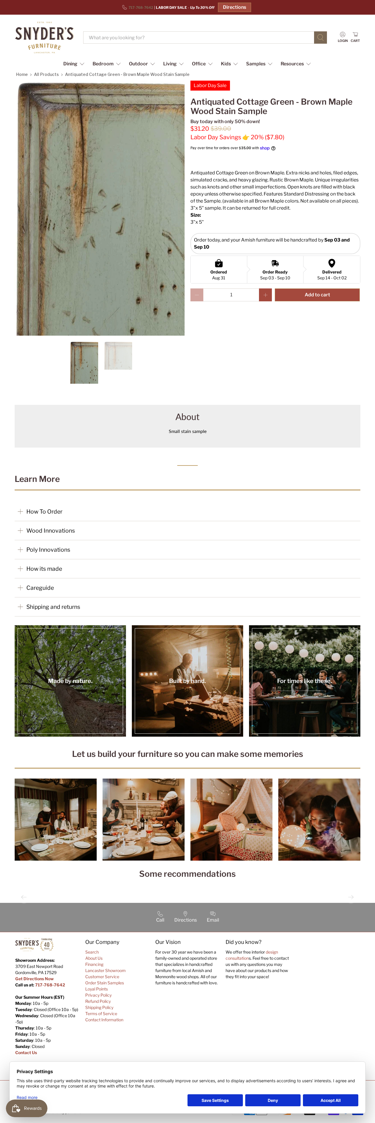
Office (199, 64)
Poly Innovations (48, 549)
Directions (234, 7)
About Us (94, 958)
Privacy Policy (98, 995)
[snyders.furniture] (44, 37)
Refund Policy (98, 1001)
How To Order (44, 511)
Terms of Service (101, 1013)
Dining (70, 64)
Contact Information (104, 1019)
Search (92, 951)
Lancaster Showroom (105, 970)
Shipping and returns (53, 606)
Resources (292, 64)
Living (170, 64)
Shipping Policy (99, 1007)
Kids (226, 64)
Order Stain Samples (104, 982)
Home (22, 74)
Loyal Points (96, 988)
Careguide (40, 587)
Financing (94, 964)
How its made (44, 568)
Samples (255, 64)
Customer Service (102, 976)
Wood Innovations (50, 530)
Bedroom (103, 64)
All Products (46, 74)
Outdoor (138, 64)
